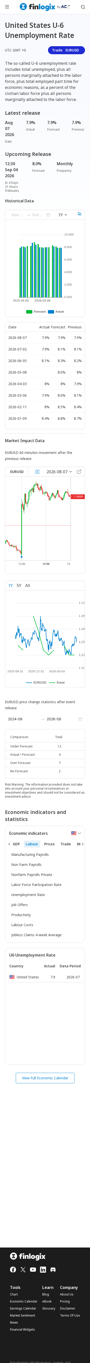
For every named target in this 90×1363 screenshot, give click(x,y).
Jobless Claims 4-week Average (36, 934)
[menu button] (7, 7)
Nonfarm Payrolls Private (31, 874)
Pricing (65, 1301)
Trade (65, 50)
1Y (10, 585)
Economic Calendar (24, 1301)
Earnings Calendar (23, 1309)
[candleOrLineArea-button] (37, 472)
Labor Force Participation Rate (36, 884)
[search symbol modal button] (83, 7)
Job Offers (19, 904)
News (14, 1323)
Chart (14, 1294)
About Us (67, 1294)
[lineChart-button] (80, 214)
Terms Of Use (70, 1316)
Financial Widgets (22, 1330)
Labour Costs (22, 924)
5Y (19, 585)
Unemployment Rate (28, 894)
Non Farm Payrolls (26, 864)
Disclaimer (67, 1309)
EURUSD (17, 471)
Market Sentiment (22, 1316)
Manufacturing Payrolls (30, 854)
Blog (45, 1294)
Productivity (21, 914)
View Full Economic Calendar (45, 1078)
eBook (47, 1301)
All (27, 585)
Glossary (48, 1309)
